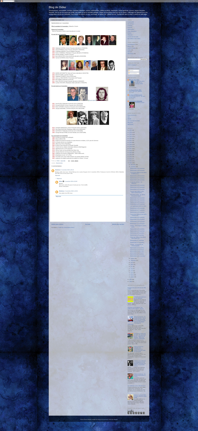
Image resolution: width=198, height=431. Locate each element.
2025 (130, 132)
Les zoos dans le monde (134, 120)
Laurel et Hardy (131, 48)
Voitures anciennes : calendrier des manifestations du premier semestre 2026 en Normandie (139, 349)
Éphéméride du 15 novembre (137, 217)
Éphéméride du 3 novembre (137, 251)
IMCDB (129, 118)
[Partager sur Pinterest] (77, 161)
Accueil (87, 224)
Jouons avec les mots (133, 36)
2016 (130, 150)
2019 (130, 144)
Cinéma (129, 33)
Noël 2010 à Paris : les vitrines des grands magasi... (137, 195)
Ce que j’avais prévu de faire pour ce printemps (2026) (139, 82)
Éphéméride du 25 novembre (137, 185)
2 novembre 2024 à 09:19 (67, 169)
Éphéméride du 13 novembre (137, 221)
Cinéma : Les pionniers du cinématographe (136, 245)
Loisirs (129, 50)
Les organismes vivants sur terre (138, 206)
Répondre (57, 175)
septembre (133, 260)
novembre (133, 166)
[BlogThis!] (73, 161)
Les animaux (131, 23)
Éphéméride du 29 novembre (137, 170)
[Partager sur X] (74, 161)
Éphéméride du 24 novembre (137, 187)
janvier (132, 276)
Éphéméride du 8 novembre (137, 235)
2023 (130, 136)
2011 (130, 160)
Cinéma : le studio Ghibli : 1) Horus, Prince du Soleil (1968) (140, 396)
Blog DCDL (130, 122)
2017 (130, 148)
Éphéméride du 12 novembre (137, 223)
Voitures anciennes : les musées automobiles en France (140, 375)
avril (132, 270)
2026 (130, 130)
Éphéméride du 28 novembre (137, 175)
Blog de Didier (57, 7)
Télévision (130, 34)
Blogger (116, 419)
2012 (130, 158)
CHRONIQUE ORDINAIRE (135, 101)
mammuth (105, 419)
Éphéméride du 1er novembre (137, 256)
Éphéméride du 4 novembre (137, 249)
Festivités (130, 25)
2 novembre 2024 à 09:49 (71, 181)
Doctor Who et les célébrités (135, 91)
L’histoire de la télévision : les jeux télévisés (140, 297)
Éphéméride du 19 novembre (137, 204)
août (132, 262)
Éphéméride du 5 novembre (137, 247)
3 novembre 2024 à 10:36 (71, 191)
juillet (132, 264)
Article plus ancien (118, 224)
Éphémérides (59, 163)
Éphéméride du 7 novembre (137, 240)
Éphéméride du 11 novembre (137, 229)
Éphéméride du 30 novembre (137, 168)
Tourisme (130, 27)
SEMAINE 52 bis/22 (139, 102)
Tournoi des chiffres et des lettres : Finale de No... (138, 215)
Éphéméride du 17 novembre (137, 210)
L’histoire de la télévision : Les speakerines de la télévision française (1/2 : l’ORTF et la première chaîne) (140, 363)
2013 (130, 156)
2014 (130, 154)
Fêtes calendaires (132, 31)
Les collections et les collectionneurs (136, 385)
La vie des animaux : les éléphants (136, 182)
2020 (130, 142)
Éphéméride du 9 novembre (137, 233)
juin (132, 266)
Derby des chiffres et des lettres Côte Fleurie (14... (138, 238)
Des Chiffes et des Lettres (134, 38)
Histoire (129, 46)
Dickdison (58, 169)
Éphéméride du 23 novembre (137, 189)
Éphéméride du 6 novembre (137, 242)
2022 (130, 138)
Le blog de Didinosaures (135, 95)
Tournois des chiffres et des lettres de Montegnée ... (137, 192)
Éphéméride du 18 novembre (137, 208)
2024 (130, 134)
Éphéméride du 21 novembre (137, 200)
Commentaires (133, 73)
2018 (130, 146)
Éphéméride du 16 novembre (137, 212)
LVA (128, 117)
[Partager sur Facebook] (76, 161)
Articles (131, 70)
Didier (60, 181)
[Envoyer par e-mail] (71, 161)
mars (132, 272)
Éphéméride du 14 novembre (137, 219)
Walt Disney (130, 53)
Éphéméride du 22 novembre (137, 198)
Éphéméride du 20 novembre (137, 202)
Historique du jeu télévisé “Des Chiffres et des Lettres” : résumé (135, 308)
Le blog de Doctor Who (135, 90)
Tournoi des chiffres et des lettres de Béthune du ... (138, 173)
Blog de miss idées (134, 80)
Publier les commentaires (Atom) (66, 227)
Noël (129, 51)
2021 (130, 140)
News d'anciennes (132, 115)
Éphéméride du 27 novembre (137, 177)
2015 (130, 152)
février (132, 274)
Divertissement (131, 44)
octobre (133, 258)
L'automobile (131, 22)
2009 (130, 279)
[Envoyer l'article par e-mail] (69, 160)
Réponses (59, 178)
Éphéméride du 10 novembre (137, 231)
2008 (130, 281)
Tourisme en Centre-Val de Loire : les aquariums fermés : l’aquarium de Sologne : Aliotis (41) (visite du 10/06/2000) (140, 336)
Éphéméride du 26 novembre (137, 179)
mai (132, 268)
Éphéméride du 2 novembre (137, 254)
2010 (130, 162)
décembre (133, 164)
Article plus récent (57, 224)
